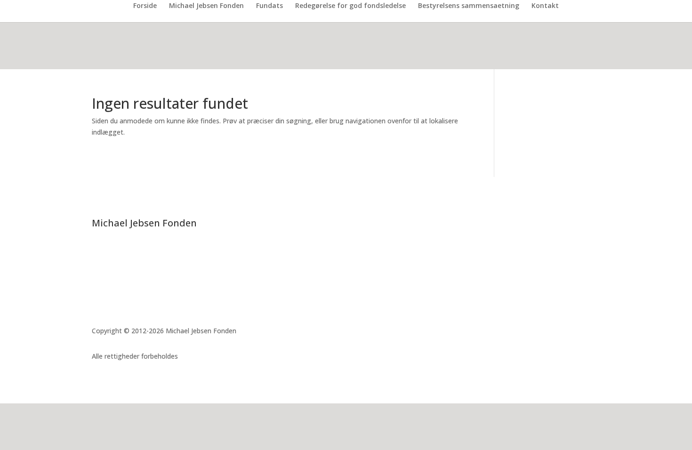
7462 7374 (119, 280)
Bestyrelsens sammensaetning (468, 6)
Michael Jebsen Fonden (206, 6)
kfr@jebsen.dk (129, 292)
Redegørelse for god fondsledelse (350, 6)
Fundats (269, 6)
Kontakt (545, 6)
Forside (145, 6)
